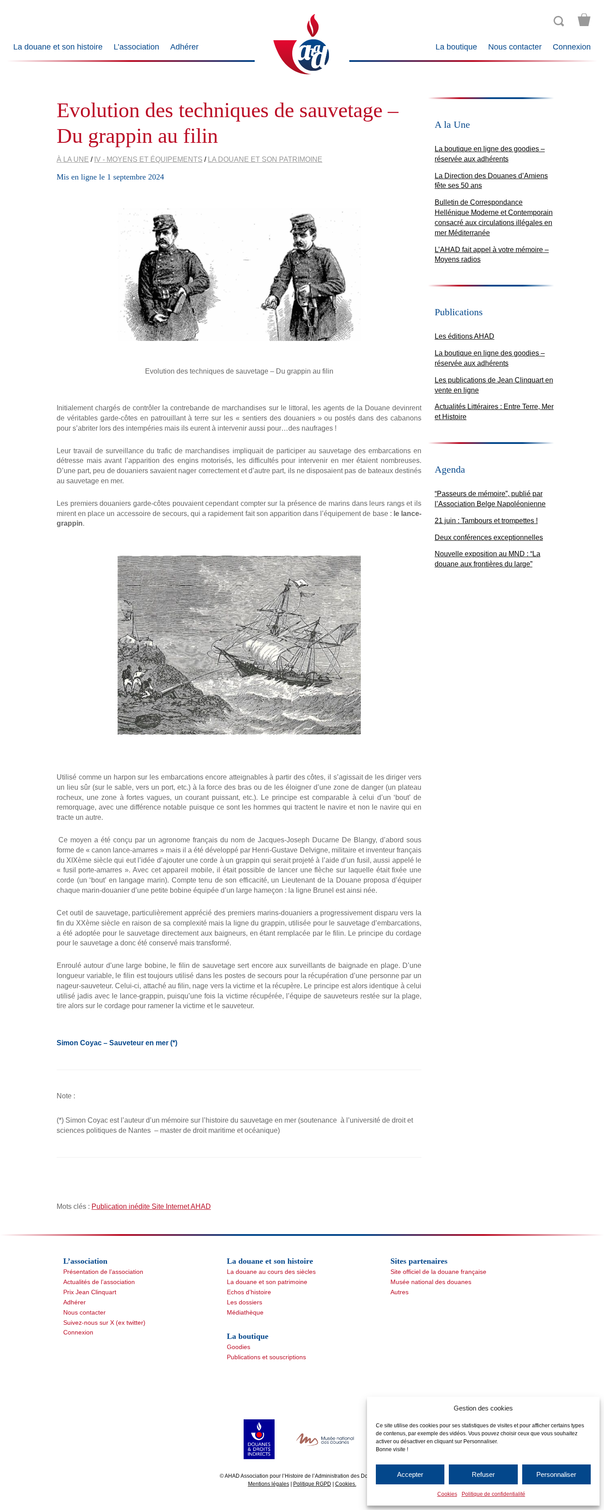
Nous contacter (515, 46)
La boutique (456, 46)
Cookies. (345, 1484)
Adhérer (184, 46)
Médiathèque (245, 1312)
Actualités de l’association (99, 1281)
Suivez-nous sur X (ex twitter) (104, 1322)
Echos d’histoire (249, 1292)
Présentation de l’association (103, 1271)
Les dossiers (244, 1302)
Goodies (238, 1346)
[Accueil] (301, 43)
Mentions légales (268, 1484)
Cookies (447, 1494)
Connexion (572, 46)
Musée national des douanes (430, 1281)
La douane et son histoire (58, 46)
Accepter (410, 1474)
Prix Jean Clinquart (89, 1292)
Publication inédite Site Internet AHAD (151, 1206)
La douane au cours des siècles (271, 1271)
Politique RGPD (312, 1484)
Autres (399, 1292)
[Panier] (584, 20)
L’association (136, 46)
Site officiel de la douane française (438, 1271)
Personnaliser (556, 1474)
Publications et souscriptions (266, 1357)
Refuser (483, 1474)
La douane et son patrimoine (265, 159)
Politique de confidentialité (493, 1494)
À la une (73, 159)
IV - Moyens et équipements (148, 159)
